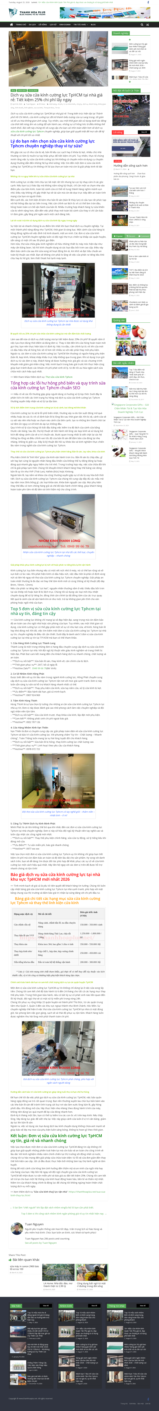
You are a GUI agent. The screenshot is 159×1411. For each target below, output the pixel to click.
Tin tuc (57, 108)
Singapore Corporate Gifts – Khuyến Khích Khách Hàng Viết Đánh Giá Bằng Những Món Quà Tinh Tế (138, 453)
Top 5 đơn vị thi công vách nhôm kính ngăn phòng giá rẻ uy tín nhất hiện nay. (64, 1213)
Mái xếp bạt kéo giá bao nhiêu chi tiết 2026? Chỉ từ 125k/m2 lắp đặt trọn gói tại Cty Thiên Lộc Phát (38, 1332)
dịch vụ (85, 104)
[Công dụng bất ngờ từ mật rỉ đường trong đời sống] (92, 1265)
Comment (145, 236)
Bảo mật (141, 1404)
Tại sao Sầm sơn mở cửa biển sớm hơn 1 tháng (137, 190)
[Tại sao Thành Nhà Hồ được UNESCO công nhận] (120, 216)
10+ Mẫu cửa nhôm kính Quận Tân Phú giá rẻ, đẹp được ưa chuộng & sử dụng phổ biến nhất (87, 1332)
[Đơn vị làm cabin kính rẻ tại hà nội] (120, 254)
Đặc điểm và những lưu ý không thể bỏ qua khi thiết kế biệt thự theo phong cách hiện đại (138, 288)
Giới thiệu (132, 1404)
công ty (79, 104)
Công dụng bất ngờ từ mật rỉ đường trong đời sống (91, 1285)
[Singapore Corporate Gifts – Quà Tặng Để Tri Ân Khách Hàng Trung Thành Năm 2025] (120, 430)
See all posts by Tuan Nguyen (41, 1242)
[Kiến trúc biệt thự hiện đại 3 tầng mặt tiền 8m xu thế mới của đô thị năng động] (120, 388)
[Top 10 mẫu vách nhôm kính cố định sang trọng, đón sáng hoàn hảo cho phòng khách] (67, 1311)
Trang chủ (21, 24)
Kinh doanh (65, 24)
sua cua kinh (38, 108)
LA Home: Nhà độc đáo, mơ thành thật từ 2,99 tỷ (57, 1285)
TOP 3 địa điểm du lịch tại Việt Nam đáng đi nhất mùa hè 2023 (138, 272)
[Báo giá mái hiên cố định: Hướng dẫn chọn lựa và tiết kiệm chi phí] (18, 1375)
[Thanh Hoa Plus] (11, 24)
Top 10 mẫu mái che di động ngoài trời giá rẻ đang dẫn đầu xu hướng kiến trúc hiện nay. (38, 1316)
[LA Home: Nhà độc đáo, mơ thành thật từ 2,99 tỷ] (58, 1265)
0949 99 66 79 (39, 668)
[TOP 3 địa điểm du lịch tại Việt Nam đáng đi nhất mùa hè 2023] (120, 268)
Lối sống (43, 24)
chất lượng (52, 104)
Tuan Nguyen (31, 104)
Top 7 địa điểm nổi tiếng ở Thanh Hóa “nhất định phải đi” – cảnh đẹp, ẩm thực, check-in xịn (137, 374)
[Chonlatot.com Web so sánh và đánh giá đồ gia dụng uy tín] (120, 300)
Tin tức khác (80, 24)
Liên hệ (147, 1404)
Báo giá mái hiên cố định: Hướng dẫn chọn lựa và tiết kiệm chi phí (38, 1378)
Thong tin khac (49, 108)
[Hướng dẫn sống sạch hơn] (131, 138)
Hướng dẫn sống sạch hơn (131, 165)
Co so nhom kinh (69, 104)
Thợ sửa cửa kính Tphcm (59, 376)
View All (144, 132)
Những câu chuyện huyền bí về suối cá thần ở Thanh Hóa (138, 205)
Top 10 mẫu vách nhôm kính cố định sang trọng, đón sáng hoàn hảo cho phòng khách (85, 1316)
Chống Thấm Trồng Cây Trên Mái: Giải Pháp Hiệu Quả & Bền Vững (37, 1365)
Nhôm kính (22, 90)
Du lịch (32, 24)
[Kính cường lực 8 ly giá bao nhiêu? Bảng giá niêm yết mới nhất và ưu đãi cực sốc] (67, 1343)
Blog (93, 24)
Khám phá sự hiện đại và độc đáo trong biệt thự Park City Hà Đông (138, 243)
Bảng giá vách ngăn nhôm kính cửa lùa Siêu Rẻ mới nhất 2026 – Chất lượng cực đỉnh (138, 47)
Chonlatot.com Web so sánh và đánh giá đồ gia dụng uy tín (138, 304)
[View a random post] (147, 24)
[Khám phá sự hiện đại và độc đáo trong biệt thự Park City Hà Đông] (120, 240)
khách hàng (93, 104)
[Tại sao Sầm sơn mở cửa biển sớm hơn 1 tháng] (120, 187)
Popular (119, 236)
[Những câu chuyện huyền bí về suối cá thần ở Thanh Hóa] (120, 201)
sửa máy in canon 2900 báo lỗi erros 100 (24, 1268)
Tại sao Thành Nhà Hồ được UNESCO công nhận (138, 219)
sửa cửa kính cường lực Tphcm (27, 131)
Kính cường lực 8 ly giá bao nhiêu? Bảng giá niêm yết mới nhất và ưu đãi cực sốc (70, 2)
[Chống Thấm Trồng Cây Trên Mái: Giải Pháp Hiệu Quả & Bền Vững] (18, 1361)
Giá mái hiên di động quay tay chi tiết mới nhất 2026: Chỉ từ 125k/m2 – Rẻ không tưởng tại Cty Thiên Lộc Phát (38, 1349)
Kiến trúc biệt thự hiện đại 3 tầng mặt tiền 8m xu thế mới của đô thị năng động (138, 392)
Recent (132, 236)
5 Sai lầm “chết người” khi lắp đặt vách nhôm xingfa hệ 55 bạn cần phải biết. (52, 1207)
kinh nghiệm (28, 108)
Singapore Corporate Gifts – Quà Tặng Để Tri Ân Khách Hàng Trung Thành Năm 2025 (138, 435)
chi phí (60, 104)
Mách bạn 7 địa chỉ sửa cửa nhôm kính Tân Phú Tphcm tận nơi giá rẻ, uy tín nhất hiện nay (138, 64)
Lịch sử (53, 24)
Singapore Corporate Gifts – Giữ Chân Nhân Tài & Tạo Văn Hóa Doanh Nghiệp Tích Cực (130, 419)
